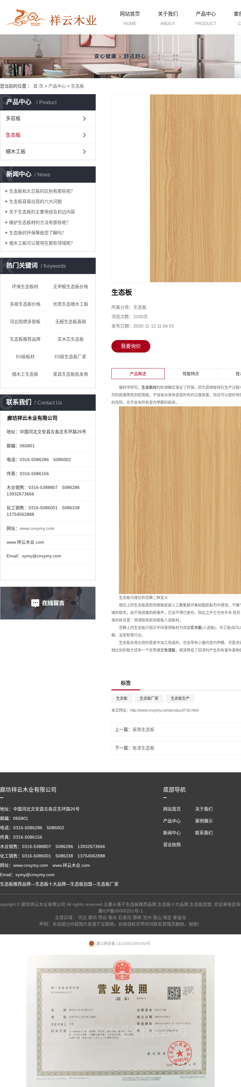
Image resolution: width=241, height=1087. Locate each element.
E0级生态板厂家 (70, 356)
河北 (82, 917)
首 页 (38, 86)
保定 (167, 917)
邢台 (102, 917)
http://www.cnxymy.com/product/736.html (164, 710)
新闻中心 (172, 832)
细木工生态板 (25, 374)
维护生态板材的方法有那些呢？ (40, 222)
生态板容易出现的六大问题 (35, 201)
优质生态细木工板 (70, 304)
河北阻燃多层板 (25, 321)
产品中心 (206, 18)
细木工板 (16, 151)
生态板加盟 (201, 904)
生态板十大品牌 (173, 904)
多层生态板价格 (25, 304)
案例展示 (204, 820)
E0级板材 (25, 356)
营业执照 (172, 844)
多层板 (13, 118)
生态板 (77, 86)
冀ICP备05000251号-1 (120, 910)
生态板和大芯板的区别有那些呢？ (42, 191)
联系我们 (204, 832)
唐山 (157, 917)
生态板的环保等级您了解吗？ (37, 232)
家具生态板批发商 (70, 374)
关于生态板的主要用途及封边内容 (42, 211)
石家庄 (124, 917)
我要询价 (131, 346)
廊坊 (92, 917)
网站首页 (130, 18)
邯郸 (137, 917)
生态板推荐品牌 (25, 339)
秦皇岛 (179, 917)
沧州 (147, 917)
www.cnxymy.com (37, 528)
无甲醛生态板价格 (70, 286)
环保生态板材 (25, 286)
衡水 (112, 917)
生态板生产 (180, 698)
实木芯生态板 (70, 339)
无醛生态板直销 (70, 321)
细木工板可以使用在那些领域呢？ (42, 243)
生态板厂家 (149, 698)
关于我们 (168, 18)
